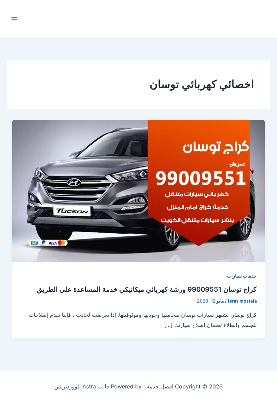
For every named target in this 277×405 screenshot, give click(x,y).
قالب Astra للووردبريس (81, 386)
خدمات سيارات (242, 276)
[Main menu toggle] (14, 19)
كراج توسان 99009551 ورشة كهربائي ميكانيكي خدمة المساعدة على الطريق (147, 289)
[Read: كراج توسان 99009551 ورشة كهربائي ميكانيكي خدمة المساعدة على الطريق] (138, 190)
